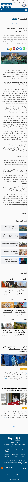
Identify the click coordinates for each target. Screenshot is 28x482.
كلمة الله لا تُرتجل (21, 427)
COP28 (24, 213)
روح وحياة (24, 445)
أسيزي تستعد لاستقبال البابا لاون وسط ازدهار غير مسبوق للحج (20, 332)
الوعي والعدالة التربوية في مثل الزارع (7, 291)
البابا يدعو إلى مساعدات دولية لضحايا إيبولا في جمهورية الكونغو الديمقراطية (15, 349)
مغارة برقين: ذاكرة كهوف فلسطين (7, 332)
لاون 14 (24, 408)
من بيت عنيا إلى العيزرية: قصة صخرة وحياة (20, 291)
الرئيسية (23, 19)
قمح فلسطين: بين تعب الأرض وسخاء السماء (7, 311)
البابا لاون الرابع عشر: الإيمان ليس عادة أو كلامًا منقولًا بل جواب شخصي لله (14, 389)
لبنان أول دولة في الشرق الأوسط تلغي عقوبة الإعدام (20, 312)
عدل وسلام (23, 369)
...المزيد (7, 378)
